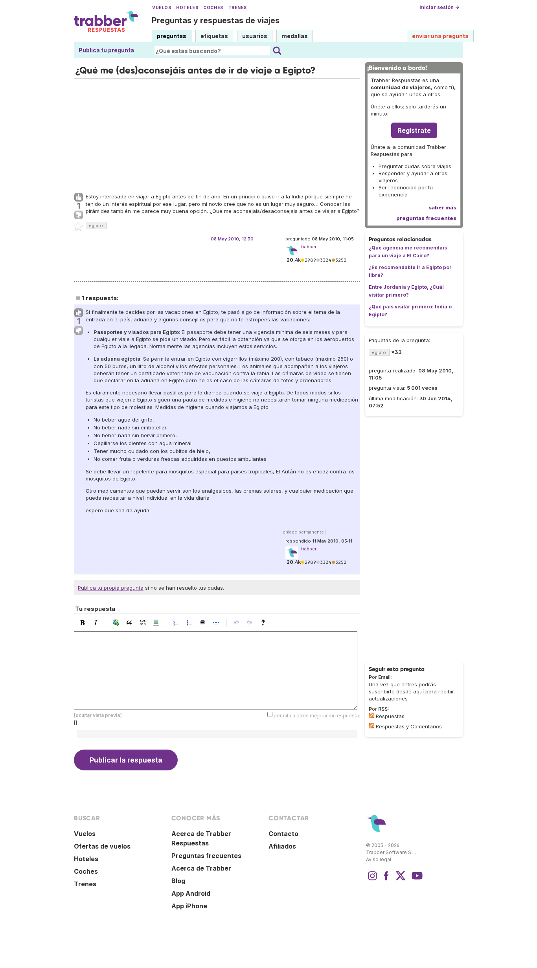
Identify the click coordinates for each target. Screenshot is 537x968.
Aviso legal (378, 859)
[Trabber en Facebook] (386, 880)
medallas (294, 36)
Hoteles (187, 7)
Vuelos (161, 7)
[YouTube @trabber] (415, 880)
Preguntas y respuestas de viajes (216, 20)
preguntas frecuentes (426, 218)
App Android (190, 893)
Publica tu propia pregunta (110, 588)
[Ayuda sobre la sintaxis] (265, 623)
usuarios (254, 36)
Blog (178, 881)
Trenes (237, 7)
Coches (213, 7)
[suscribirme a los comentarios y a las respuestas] (371, 725)
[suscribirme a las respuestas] (371, 715)
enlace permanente (303, 532)
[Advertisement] (217, 134)
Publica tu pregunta (106, 50)
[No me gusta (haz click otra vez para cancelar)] (78, 215)
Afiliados (282, 846)
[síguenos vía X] (400, 880)
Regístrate (414, 130)
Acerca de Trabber (201, 868)
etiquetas (214, 36)
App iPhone (189, 906)
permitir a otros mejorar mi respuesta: (317, 716)
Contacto (283, 834)
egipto (96, 225)
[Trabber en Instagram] (372, 880)
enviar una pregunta (440, 36)
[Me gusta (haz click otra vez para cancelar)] (78, 197)
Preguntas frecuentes (206, 856)
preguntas (171, 36)
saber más (442, 207)
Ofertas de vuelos (102, 846)
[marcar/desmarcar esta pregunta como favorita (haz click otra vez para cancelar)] (78, 226)
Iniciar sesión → (439, 7)
